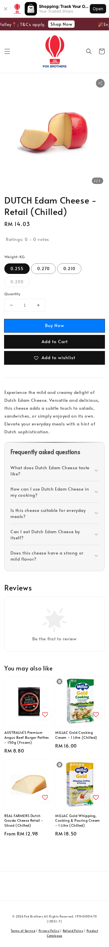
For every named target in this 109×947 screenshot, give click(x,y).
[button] (7, 51)
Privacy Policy (49, 931)
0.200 (17, 281)
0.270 (43, 268)
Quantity (12, 293)
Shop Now (60, 24)
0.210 (69, 268)
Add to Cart (55, 341)
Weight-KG (14, 256)
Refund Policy (73, 931)
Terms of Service (23, 931)
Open (98, 8)
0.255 (17, 268)
